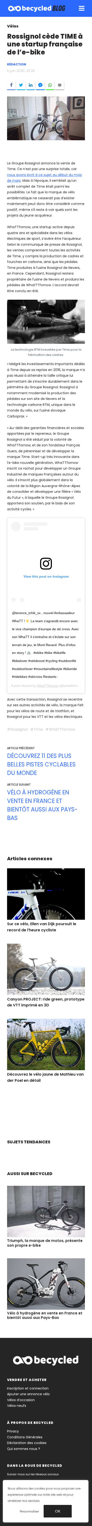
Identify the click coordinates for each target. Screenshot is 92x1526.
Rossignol (19, 729)
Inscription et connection (28, 1388)
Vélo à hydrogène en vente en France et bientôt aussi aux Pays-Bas (42, 805)
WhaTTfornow (47, 686)
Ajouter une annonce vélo (28, 1394)
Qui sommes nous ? (23, 1448)
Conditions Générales (24, 1437)
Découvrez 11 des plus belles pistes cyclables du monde (41, 764)
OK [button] (57, 1511)
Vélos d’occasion (21, 1400)
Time (38, 729)
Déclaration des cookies (26, 1442)
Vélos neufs (16, 1405)
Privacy (13, 1431)
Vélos (12, 26)
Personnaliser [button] (29, 1511)
